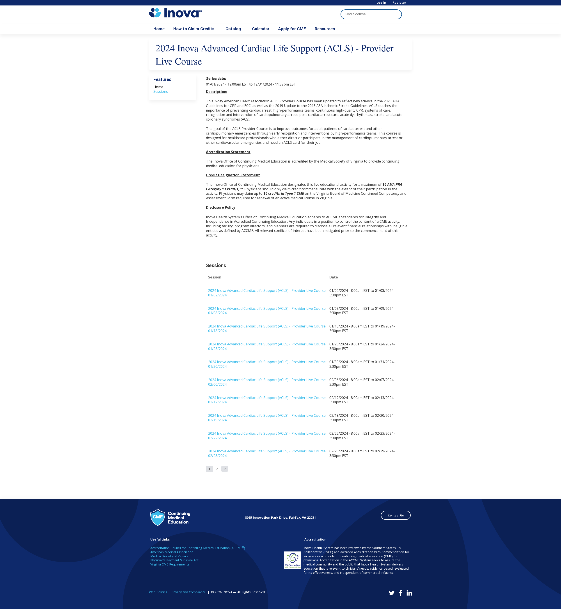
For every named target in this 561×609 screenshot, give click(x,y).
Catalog (233, 28)
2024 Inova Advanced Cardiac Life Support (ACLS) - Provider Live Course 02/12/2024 (267, 400)
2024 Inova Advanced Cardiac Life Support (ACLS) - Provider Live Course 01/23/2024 (267, 346)
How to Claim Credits (193, 28)
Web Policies (158, 592)
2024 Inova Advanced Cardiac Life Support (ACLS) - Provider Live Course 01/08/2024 (267, 310)
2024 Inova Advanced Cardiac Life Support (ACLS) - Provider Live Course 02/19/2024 (267, 417)
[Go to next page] (224, 469)
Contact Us (396, 515)
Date (333, 277)
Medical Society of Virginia (169, 556)
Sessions (160, 91)
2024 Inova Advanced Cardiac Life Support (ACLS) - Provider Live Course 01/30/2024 (267, 364)
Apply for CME (292, 28)
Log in (381, 2)
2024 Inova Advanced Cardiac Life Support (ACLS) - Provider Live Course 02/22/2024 (267, 435)
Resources (325, 28)
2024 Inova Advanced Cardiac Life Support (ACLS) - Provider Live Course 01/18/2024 (267, 328)
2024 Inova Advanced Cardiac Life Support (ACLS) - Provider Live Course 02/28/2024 (267, 453)
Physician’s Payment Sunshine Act (174, 560)
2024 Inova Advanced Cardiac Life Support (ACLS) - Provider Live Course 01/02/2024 (267, 293)
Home (159, 28)
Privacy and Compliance (189, 592)
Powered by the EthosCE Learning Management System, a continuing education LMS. (396, 602)
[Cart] (410, 4)
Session (214, 277)
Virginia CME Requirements (169, 564)
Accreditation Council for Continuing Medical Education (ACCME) (197, 548)
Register (399, 2)
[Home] (188, 12)
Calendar (260, 28)
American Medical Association (171, 552)
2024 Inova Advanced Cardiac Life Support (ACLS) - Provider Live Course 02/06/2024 (267, 382)
